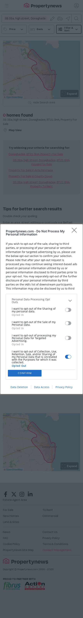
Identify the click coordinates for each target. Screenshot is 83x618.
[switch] (68, 310)
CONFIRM (25, 373)
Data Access (41, 387)
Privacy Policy (64, 387)
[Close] (75, 231)
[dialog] (41, 309)
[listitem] (41, 300)
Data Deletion (19, 387)
